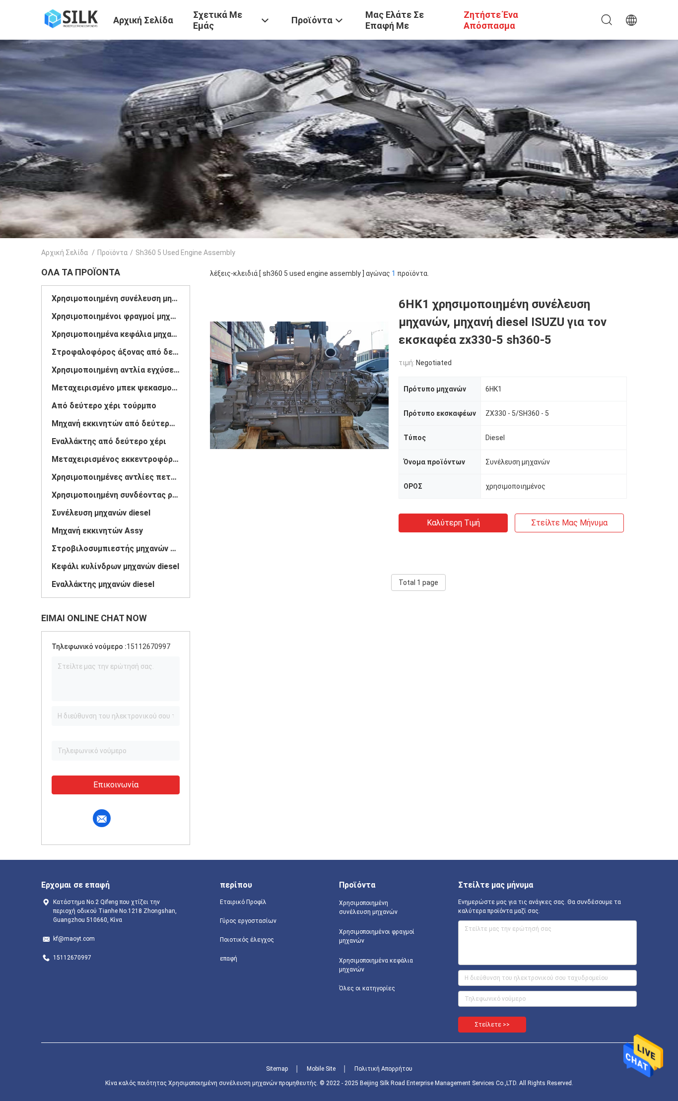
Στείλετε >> (492, 1024)
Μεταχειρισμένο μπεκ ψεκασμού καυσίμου (116, 387)
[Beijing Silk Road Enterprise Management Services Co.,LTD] (71, 18)
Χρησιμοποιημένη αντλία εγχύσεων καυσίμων (116, 370)
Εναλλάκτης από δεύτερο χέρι (109, 441)
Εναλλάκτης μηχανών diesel (103, 584)
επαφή (228, 958)
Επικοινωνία (115, 784)
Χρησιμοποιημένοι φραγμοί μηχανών (116, 316)
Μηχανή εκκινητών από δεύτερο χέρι (116, 423)
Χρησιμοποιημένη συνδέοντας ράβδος (116, 495)
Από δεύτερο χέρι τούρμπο (104, 405)
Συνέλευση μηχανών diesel (101, 513)
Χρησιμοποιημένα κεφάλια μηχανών (116, 334)
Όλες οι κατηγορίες (367, 988)
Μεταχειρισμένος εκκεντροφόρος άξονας (116, 459)
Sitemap (277, 1068)
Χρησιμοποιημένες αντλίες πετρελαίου (116, 477)
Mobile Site (321, 1068)
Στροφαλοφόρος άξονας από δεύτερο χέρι (116, 352)
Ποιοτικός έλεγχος (247, 939)
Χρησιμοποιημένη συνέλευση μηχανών (116, 298)
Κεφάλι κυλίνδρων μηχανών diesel (115, 566)
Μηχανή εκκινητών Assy (97, 530)
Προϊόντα (112, 253)
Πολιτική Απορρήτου (383, 1068)
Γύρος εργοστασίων (248, 920)
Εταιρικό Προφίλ (243, 902)
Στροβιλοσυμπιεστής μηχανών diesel (116, 548)
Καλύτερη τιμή (453, 522)
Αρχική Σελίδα (64, 253)
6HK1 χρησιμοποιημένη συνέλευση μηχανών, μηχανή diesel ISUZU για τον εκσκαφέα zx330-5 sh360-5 (503, 322)
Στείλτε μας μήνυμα (569, 522)
